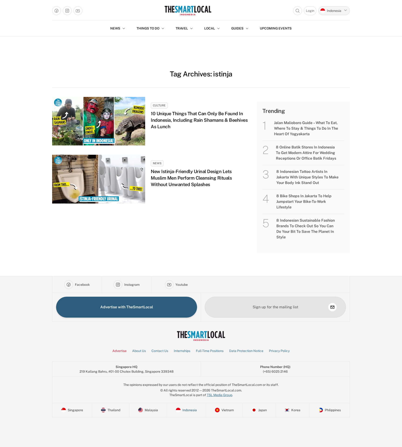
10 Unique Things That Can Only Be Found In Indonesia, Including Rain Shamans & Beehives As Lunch (199, 120)
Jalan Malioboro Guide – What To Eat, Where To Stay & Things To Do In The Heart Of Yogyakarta (306, 128)
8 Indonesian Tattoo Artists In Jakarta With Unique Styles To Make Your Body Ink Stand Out (307, 177)
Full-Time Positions (210, 351)
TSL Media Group (219, 395)
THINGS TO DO (148, 28)
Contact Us (159, 351)
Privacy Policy (279, 351)
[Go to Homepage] (187, 11)
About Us (139, 351)
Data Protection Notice (246, 351)
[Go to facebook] (56, 10)
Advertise (119, 351)
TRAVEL (182, 28)
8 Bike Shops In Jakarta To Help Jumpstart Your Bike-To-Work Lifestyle (304, 201)
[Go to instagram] (67, 10)
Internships (182, 351)
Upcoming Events (276, 28)
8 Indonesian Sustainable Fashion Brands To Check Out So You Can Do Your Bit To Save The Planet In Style (305, 228)
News (157, 163)
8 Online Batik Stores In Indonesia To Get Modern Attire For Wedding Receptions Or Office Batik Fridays (306, 153)
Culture (159, 105)
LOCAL (209, 28)
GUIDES (237, 28)
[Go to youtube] (78, 10)
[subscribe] (332, 307)
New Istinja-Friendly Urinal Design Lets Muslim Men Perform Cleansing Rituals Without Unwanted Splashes (191, 178)
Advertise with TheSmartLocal (126, 307)
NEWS (115, 28)
